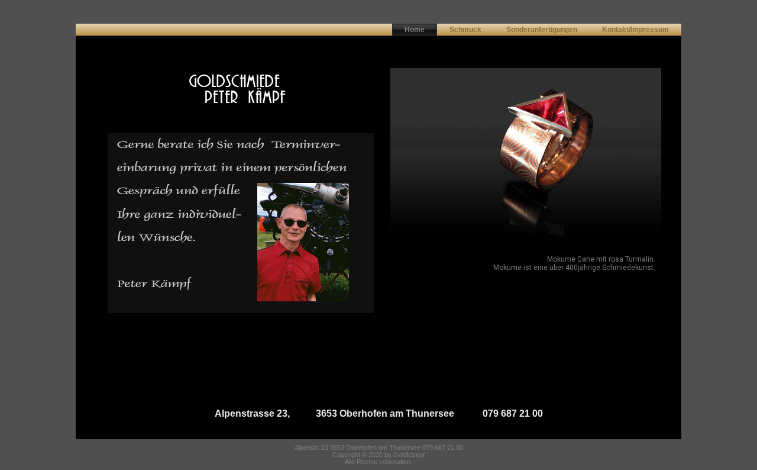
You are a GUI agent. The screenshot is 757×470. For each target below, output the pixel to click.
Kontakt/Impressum (635, 29)
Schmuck (465, 29)
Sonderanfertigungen (541, 29)
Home (415, 29)
